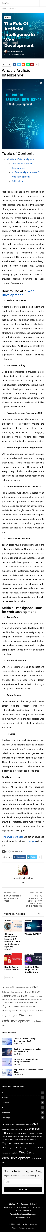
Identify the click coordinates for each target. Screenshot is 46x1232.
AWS (27, 987)
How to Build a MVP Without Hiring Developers (26, 1060)
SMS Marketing (6, 1011)
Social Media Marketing (19, 1011)
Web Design (27, 1015)
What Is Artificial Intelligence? (21, 159)
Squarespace (30, 1011)
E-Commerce (32, 991)
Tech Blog (5, 3)
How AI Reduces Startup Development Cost (25, 1039)
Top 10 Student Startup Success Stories (28, 1071)
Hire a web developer (12, 837)
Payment (7, 1006)
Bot (30, 987)
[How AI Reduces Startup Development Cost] (7, 1041)
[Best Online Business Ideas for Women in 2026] (7, 1052)
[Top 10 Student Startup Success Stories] (7, 1072)
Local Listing (5, 1002)
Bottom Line (17, 181)
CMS (35, 987)
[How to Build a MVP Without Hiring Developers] (7, 1062)
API (12, 987)
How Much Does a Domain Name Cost (12, 898)
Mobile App (6, 1118)
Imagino (19, 1224)
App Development (20, 987)
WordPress (29, 954)
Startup (39, 1010)
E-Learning (31, 996)
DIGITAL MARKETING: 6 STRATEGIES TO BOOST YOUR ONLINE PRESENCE (34, 901)
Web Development (18, 293)
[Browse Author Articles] (23, 870)
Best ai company (23, 1217)
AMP (7, 987)
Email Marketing (7, 999)
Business (8, 921)
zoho (4, 1025)
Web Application (13, 1016)
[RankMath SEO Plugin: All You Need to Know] (33, 959)
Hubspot (33, 999)
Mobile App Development (26, 1002)
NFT (36, 1002)
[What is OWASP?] (33, 926)
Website (8, 17)
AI (8, 851)
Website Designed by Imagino (23, 1228)
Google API (22, 999)
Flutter (15, 999)
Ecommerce (38, 996)
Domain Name (19, 992)
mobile (16, 1002)
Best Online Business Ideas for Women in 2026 (27, 1050)
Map (11, 1002)
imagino (32, 841)
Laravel (39, 999)
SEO (34, 1006)
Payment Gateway (19, 1006)
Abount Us (27, 1211)
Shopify (31, 1207)
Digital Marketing (8, 992)
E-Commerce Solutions (14, 995)
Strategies (5, 1016)
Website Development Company (23, 1214)
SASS (30, 1006)
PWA (27, 1006)
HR (29, 999)
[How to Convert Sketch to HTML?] (13, 959)
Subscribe (23, 1189)
